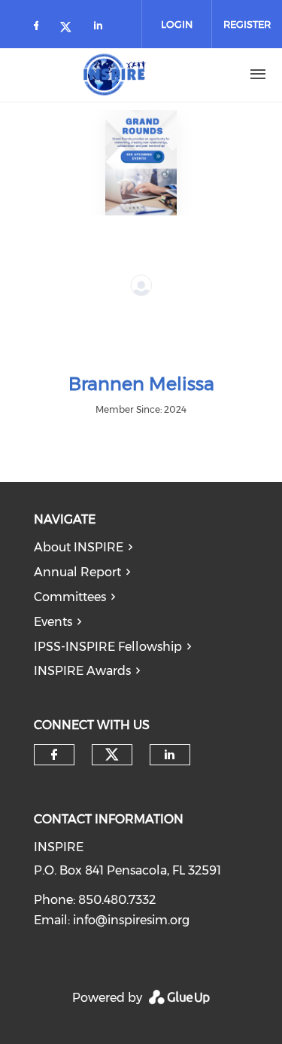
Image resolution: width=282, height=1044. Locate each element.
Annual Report (77, 572)
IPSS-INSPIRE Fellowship (108, 647)
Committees (70, 597)
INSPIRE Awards (82, 671)
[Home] (115, 74)
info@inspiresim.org (131, 920)
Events (53, 622)
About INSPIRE (78, 547)
